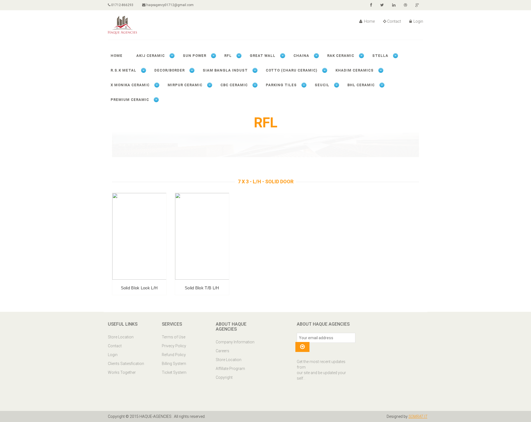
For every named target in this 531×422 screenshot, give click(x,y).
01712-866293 (121, 5)
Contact (394, 21)
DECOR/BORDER (169, 70)
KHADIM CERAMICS (354, 70)
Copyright (224, 377)
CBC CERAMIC (234, 85)
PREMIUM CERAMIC (130, 99)
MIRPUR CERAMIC (185, 85)
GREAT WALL (262, 55)
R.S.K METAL (123, 70)
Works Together (122, 372)
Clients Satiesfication (126, 363)
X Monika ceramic (130, 85)
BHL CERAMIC (361, 85)
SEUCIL (322, 85)
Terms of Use (173, 337)
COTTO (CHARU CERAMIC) (291, 70)
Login (418, 21)
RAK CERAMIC (340, 55)
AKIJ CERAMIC (150, 55)
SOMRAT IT (417, 416)
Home (369, 21)
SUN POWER (194, 55)
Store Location (121, 337)
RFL (228, 55)
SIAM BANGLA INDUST (225, 70)
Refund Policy (174, 354)
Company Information (235, 342)
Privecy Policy (174, 346)
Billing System (174, 363)
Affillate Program (230, 368)
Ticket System (174, 372)
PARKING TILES (281, 85)
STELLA (380, 55)
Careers (222, 351)
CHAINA (301, 55)
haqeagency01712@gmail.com (169, 5)
